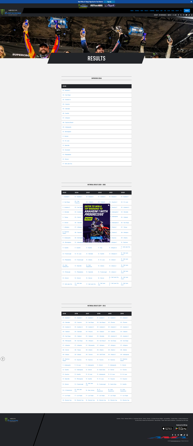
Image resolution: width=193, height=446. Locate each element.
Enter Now (96, 238)
